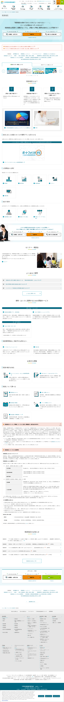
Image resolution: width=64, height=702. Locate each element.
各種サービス (30, 645)
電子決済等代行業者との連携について (9, 678)
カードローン (30, 633)
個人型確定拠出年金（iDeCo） (18, 630)
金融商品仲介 (17, 632)
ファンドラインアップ (36, 53)
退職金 (4, 618)
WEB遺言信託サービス (44, 624)
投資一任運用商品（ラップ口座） (19, 621)
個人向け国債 (5, 632)
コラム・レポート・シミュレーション (44, 650)
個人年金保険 (55, 618)
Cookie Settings (41, 696)
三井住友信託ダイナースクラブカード (32, 648)
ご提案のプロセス (18, 652)
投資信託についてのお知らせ (49, 53)
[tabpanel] (32, 181)
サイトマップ (9, 675)
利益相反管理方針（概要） (39, 676)
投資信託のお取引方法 (32, 37)
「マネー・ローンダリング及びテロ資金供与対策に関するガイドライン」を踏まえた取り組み (33, 678)
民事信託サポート (43, 634)
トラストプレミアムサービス (32, 651)
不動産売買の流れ (6, 650)
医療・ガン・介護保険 (57, 622)
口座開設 (41, 665)
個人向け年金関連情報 (7, 629)
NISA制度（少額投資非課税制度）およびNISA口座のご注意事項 (38, 57)
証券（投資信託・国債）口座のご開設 (26, 55)
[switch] (26, 75)
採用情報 (49, 3)
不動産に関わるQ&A (6, 652)
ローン (28, 616)
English (35, 1)
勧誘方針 (45, 675)
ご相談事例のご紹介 (18, 656)
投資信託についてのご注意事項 (16, 57)
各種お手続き (42, 652)
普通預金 (16, 625)
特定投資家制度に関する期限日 (50, 676)
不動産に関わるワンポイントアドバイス (7, 648)
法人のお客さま (29, 3)
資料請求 (41, 654)
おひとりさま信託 (43, 626)
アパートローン (30, 628)
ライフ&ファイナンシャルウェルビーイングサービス (32, 655)
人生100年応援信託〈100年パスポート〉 (44, 629)
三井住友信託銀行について (42, 3)
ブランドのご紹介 (18, 661)
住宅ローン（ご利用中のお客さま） (32, 623)
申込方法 (51, 580)
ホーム (3, 12)
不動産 (3, 645)
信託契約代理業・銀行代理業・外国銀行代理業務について (24, 679)
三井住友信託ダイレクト (44, 658)
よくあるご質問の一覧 (30, 293)
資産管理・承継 (43, 616)
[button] (54, 2)
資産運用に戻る (32, 601)
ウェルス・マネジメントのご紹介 (19, 658)
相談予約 (41, 647)
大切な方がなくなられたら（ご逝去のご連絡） (44, 637)
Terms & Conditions (5, 700)
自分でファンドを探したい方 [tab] (47, 64)
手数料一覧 (42, 660)
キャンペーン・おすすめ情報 (44, 668)
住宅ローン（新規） (31, 618)
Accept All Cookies (56, 696)
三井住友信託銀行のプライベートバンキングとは (19, 650)
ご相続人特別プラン (43, 642)
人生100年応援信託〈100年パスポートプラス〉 (44, 632)
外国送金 (16, 627)
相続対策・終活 (43, 618)
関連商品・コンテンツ (25, 53)
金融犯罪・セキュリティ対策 (38, 675)
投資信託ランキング (8, 55)
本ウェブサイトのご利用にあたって (18, 675)
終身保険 (54, 620)
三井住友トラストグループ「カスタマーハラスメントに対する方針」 (19, 676)
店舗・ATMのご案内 (43, 656)
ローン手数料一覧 (31, 637)
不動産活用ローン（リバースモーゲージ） (32, 631)
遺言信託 (41, 620)
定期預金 (4, 625)
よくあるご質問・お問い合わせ (29, 1)
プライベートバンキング (19, 646)
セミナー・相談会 (21, 1)
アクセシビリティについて (56, 678)
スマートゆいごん (43, 622)
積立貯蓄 (16, 623)
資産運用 (13, 12)
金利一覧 (29, 635)
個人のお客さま (24, 3)
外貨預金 (4, 627)
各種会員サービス (31, 658)
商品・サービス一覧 (8, 12)
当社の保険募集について (52, 675)
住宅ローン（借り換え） (32, 620)
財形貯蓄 (4, 623)
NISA (15, 55)
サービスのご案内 (18, 654)
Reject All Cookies (48, 696)
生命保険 (54, 616)
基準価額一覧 (16, 53)
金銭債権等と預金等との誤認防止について (42, 679)
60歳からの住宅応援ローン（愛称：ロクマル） (32, 626)
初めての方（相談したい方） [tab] (17, 64)
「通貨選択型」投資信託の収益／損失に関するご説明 (47, 55)
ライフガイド (35, 3)
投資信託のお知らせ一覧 (31, 561)
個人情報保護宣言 (29, 675)
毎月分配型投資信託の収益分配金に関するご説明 (31, 59)
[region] (32, 696)
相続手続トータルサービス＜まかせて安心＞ (44, 640)
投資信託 (16, 618)
